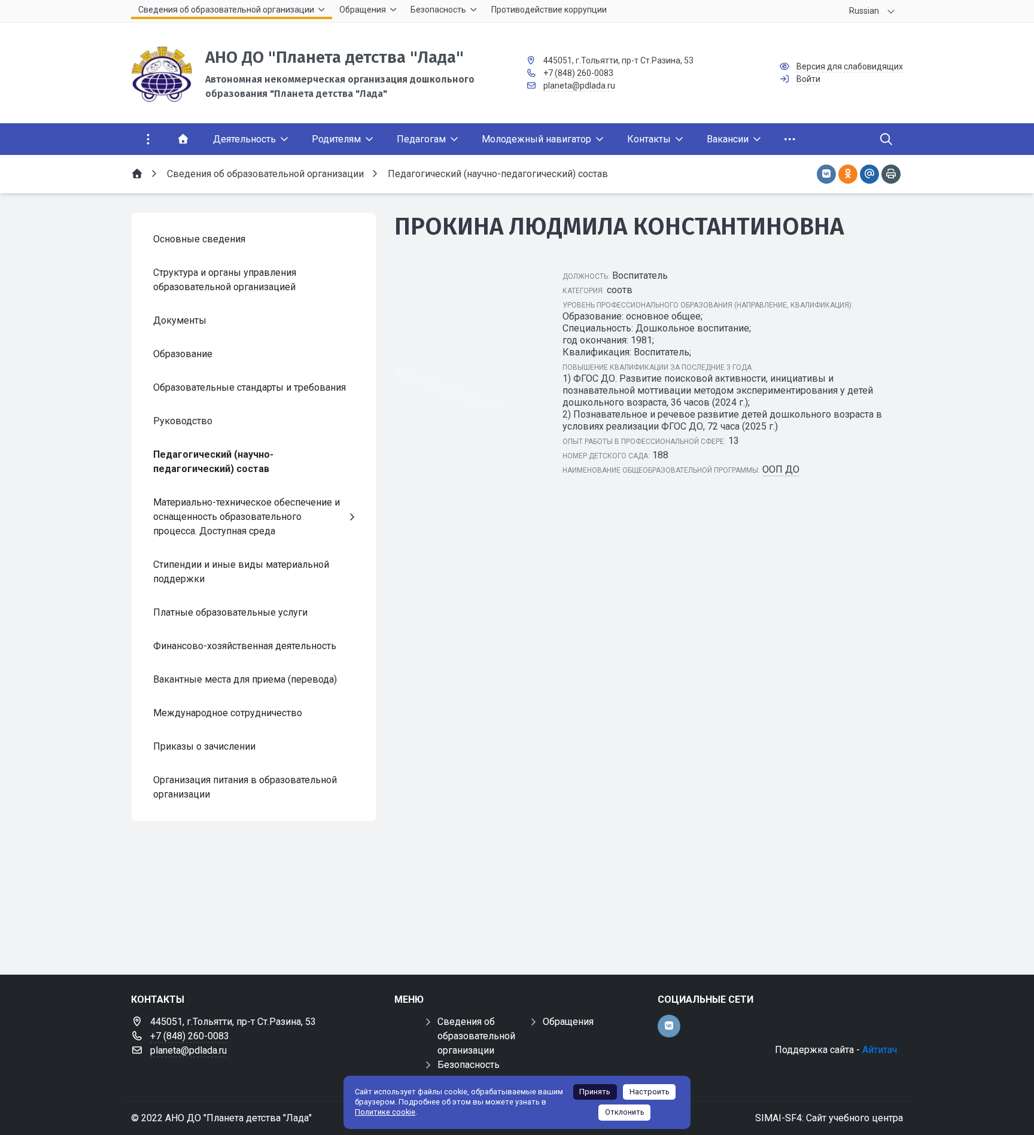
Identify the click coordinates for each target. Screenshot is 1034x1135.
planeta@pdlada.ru (579, 85)
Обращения (568, 1021)
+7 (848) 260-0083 (578, 73)
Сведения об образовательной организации (476, 1036)
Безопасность (468, 1064)
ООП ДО (780, 469)
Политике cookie (385, 1111)
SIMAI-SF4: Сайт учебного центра (829, 1118)
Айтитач (879, 1049)
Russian (864, 11)
